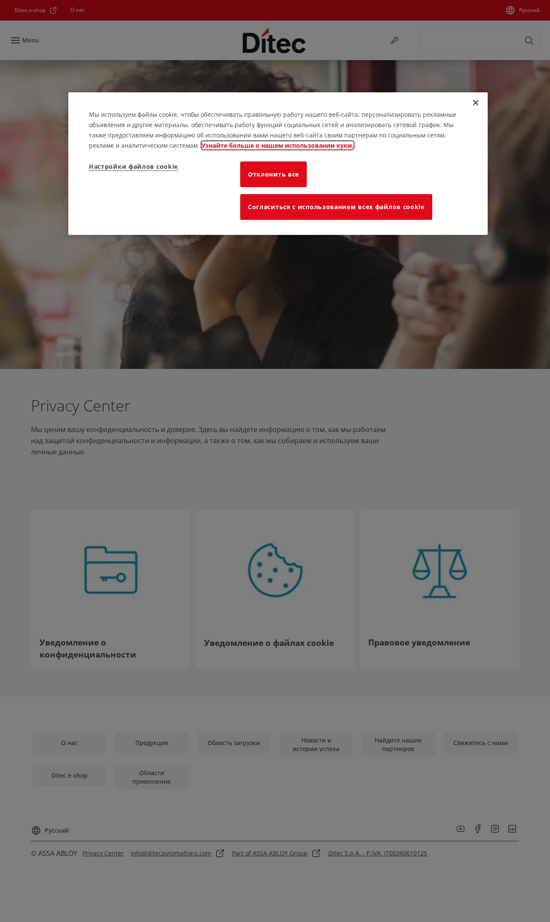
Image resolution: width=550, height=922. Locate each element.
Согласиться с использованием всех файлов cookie (336, 207)
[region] (278, 163)
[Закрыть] (475, 102)
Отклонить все (273, 174)
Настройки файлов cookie (133, 166)
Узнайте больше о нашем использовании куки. (278, 145)
